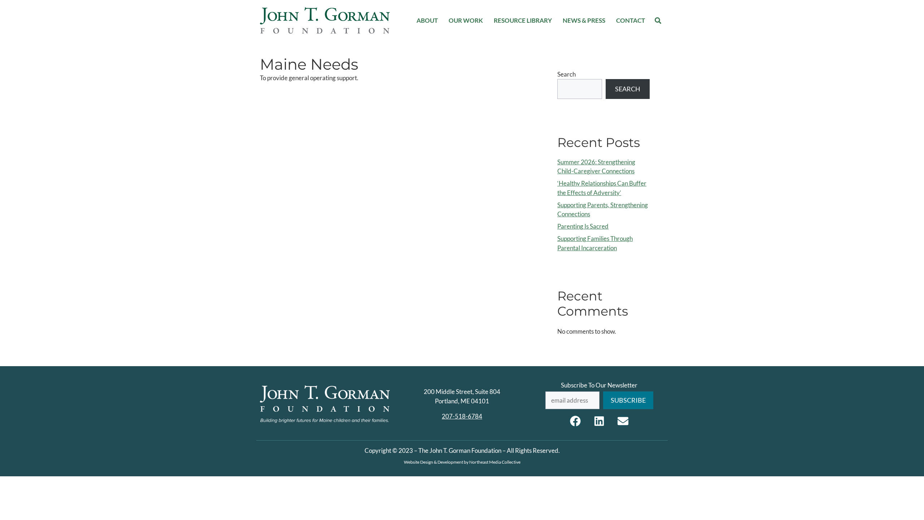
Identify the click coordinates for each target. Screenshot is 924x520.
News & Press (584, 20)
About (427, 20)
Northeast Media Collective (494, 462)
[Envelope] (622, 421)
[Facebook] (575, 421)
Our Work (466, 20)
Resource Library (523, 20)
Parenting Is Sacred (583, 226)
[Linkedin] (599, 421)
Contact (630, 20)
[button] (658, 20)
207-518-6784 (462, 416)
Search (566, 74)
